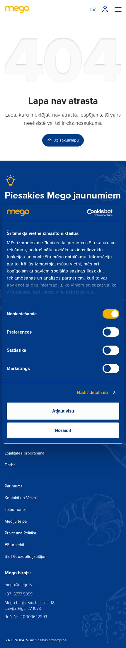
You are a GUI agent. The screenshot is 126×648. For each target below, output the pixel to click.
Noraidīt (63, 430)
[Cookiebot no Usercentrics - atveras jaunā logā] (93, 213)
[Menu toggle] (118, 9)
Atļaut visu (63, 410)
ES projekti (14, 544)
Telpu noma (15, 509)
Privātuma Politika (20, 533)
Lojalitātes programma (24, 453)
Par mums (14, 486)
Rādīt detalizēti (92, 392)
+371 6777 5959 (19, 594)
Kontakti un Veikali (21, 497)
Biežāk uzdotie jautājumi (26, 556)
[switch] (111, 332)
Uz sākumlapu (66, 140)
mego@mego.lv (18, 584)
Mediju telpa (16, 521)
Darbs (10, 464)
